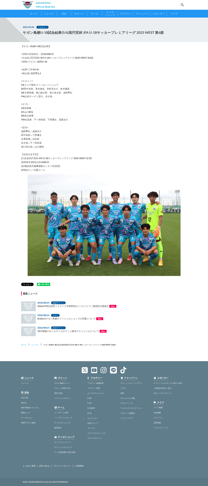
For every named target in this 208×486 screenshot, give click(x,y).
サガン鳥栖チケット (62, 383)
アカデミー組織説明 (95, 383)
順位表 (23, 403)
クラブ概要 (158, 407)
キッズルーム (26, 418)
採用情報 (157, 423)
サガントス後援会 (128, 413)
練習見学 (57, 428)
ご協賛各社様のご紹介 (163, 388)
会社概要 (157, 412)
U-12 (89, 413)
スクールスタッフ (94, 438)
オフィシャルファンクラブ (131, 383)
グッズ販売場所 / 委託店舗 (64, 452)
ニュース (35, 345)
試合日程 (24, 398)
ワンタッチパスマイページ (131, 408)
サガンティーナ (127, 403)
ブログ (123, 388)
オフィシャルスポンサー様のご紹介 (168, 383)
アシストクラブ (127, 418)
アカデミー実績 (93, 388)
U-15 (89, 403)
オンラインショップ (62, 442)
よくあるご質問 (29, 466)
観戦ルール (25, 412)
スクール (91, 428)
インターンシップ (161, 428)
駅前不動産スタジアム (30, 407)
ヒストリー (158, 418)
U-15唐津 (91, 408)
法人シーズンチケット (163, 393)
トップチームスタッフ (63, 418)
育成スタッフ (92, 423)
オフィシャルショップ (63, 447)
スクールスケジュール (96, 433)
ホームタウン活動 (128, 398)
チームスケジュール (62, 423)
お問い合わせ (44, 466)
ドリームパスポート (62, 398)
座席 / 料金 (58, 393)
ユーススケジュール (95, 393)
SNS (122, 393)
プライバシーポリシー (62, 466)
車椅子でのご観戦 (28, 423)
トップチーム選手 (61, 412)
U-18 (89, 398)
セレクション (92, 418)
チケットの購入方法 (62, 388)
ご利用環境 (79, 466)
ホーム (23, 345)
